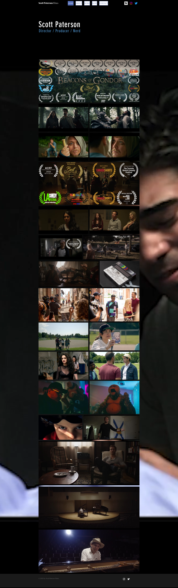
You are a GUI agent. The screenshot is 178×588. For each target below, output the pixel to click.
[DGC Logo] (126, 3)
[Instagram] (131, 3)
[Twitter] (136, 3)
